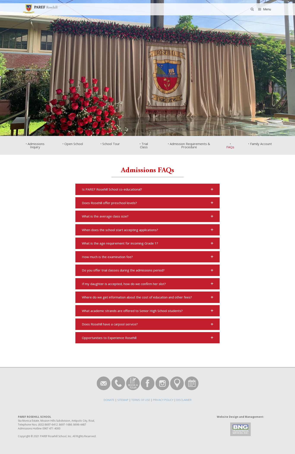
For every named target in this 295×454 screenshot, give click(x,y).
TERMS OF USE (140, 400)
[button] (147, 189)
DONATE (109, 400)
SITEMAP (122, 400)
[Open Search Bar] (252, 9)
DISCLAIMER (184, 400)
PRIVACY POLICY (163, 400)
